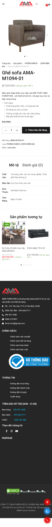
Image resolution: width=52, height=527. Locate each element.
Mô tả (14, 165)
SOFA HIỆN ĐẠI (28, 144)
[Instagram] (11, 431)
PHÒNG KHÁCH (31, 63)
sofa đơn (11, 147)
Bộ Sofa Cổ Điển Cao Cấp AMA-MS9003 (13, 249)
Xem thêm (6, 122)
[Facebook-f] (6, 431)
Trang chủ (6, 63)
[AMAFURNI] (26, 4)
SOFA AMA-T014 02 (36, 248)
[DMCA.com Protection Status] (13, 491)
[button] (3, 4)
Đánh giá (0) (32, 165)
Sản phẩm (17, 63)
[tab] (13, 165)
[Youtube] (16, 431)
